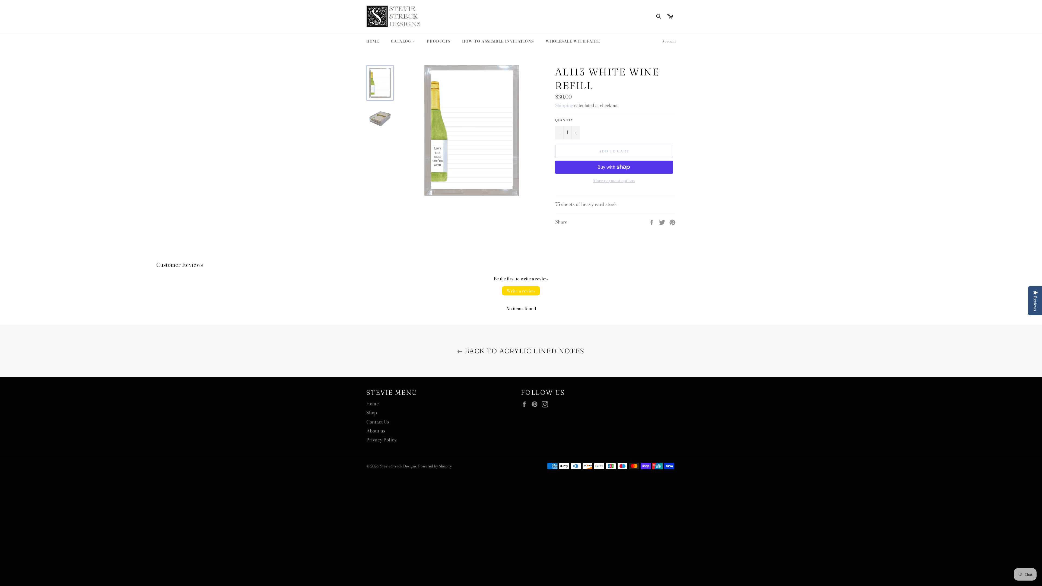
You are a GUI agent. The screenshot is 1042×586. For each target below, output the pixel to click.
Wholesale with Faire (572, 41)
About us (375, 430)
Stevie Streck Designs (398, 466)
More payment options (614, 181)
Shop (371, 412)
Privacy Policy (381, 439)
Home (372, 41)
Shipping (564, 105)
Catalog (401, 41)
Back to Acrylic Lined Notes (523, 351)
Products (438, 41)
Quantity (564, 120)
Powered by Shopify (435, 466)
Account (669, 41)
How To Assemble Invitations (497, 41)
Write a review (521, 291)
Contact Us (377, 421)
